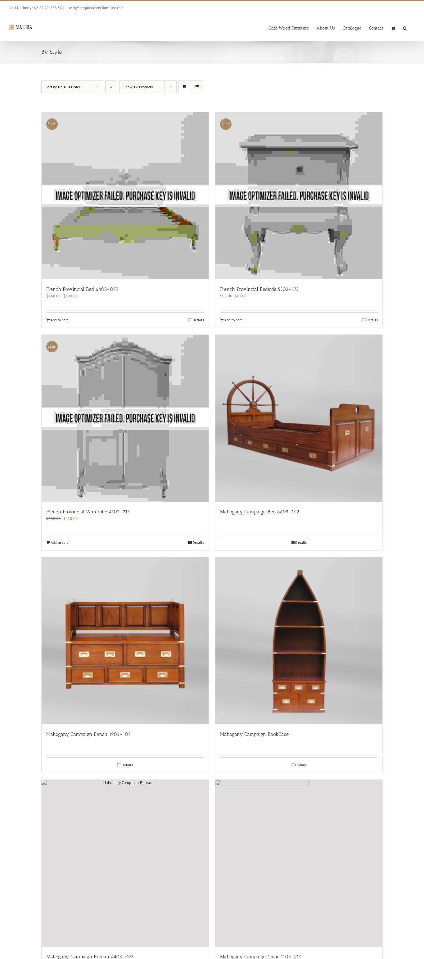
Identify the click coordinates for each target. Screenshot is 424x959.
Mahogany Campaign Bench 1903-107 (88, 734)
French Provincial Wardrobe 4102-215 (88, 512)
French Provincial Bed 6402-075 (82, 289)
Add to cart (59, 320)
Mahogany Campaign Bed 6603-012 (259, 512)
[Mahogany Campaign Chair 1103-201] (298, 863)
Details (198, 320)
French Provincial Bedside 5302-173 (259, 289)
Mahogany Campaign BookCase (254, 734)
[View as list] (197, 87)
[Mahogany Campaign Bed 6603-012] (298, 418)
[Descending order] (111, 86)
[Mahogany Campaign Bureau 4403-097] (125, 863)
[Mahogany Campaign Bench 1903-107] (125, 640)
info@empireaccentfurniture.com (96, 7)
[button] (405, 28)
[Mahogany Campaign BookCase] (298, 640)
